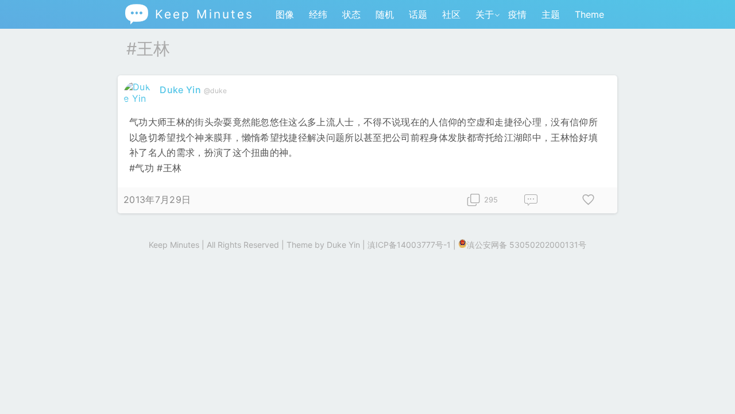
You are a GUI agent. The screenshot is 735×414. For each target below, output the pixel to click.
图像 (285, 14)
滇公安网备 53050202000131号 (526, 245)
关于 (484, 14)
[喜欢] (588, 200)
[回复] (531, 200)
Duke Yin (180, 89)
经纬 (318, 14)
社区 (451, 14)
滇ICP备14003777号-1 (409, 245)
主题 (550, 14)
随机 (385, 14)
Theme (589, 14)
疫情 (517, 14)
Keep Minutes (188, 14)
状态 (351, 14)
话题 (418, 14)
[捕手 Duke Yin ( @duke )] (139, 98)
